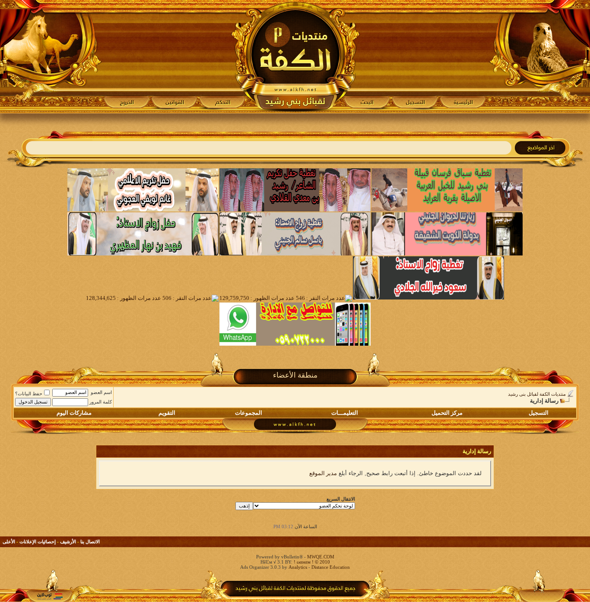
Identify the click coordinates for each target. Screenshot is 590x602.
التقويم (167, 413)
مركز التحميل (447, 413)
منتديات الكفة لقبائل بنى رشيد (537, 394)
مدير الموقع (323, 473)
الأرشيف (68, 541)
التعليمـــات (344, 413)
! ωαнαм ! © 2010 (311, 561)
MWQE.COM (320, 556)
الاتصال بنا (90, 541)
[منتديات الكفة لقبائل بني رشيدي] (295, 56)
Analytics (298, 567)
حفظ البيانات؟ (28, 393)
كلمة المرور (100, 401)
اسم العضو (101, 392)
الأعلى (9, 541)
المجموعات (248, 413)
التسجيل (539, 413)
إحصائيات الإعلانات (37, 541)
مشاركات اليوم (74, 413)
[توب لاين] (50, 596)
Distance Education (330, 567)
